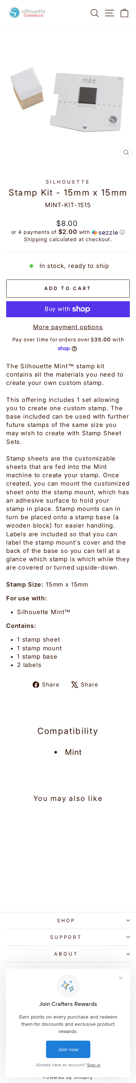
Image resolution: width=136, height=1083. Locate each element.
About (66, 954)
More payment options (68, 327)
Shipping (36, 239)
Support (66, 937)
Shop (66, 920)
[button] (68, 232)
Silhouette (68, 182)
